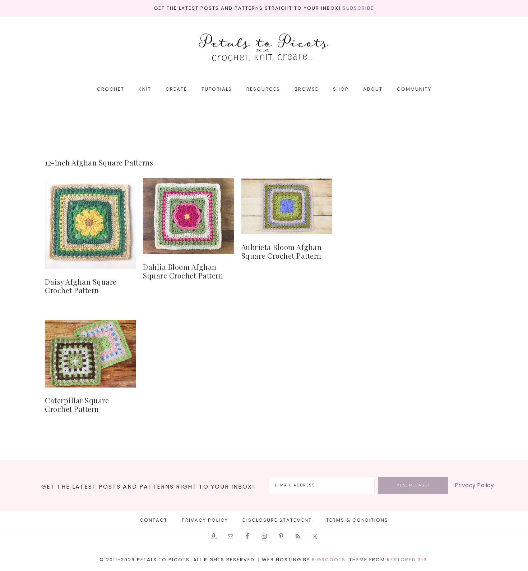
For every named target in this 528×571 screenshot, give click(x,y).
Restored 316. (408, 559)
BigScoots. (329, 559)
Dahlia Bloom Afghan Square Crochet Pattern (183, 271)
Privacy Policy (474, 485)
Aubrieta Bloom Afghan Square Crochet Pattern (281, 251)
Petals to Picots (264, 48)
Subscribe (358, 8)
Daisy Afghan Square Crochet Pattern (81, 286)
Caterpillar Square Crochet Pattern (77, 404)
